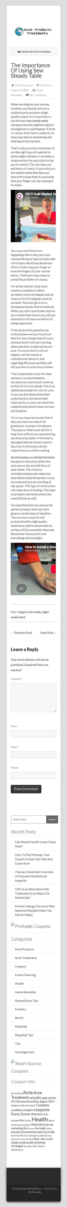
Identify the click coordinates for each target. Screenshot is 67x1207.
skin (43, 1139)
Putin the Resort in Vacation (24, 1135)
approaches (49, 1097)
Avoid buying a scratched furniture (33, 457)
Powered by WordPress (26, 1188)
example (15, 1120)
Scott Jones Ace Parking (22, 1139)
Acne (28, 1092)
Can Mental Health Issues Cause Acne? (35, 844)
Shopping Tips (24, 1035)
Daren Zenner (20, 1114)
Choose (32, 1105)
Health (19, 983)
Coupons (20, 966)
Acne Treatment (26, 1095)
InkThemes (34, 1192)
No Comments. (38, 94)
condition (17, 1110)
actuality (35, 1098)
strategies (17, 1146)
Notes (49, 1128)
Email (15, 747)
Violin (35, 1146)
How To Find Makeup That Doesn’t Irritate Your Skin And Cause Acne (33, 859)
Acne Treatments (26, 957)
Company (42, 1105)
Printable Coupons (32, 926)
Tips (18, 1043)
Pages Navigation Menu (36, 51)
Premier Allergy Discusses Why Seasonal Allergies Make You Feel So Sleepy (35, 910)
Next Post (48, 632)
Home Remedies (25, 992)
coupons (42, 1109)
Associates (32, 1101)
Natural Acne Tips (26, 1000)
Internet (37, 1124)
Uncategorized (24, 1052)
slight (45, 612)
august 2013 (46, 1101)
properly (40, 1131)
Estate (45, 1114)
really (37, 612)
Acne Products (24, 949)
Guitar (28, 1120)
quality (40, 1135)
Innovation (26, 1125)
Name (14, 726)
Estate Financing (25, 975)
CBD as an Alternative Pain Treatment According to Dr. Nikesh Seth (32, 893)
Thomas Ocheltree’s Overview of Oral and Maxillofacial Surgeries (34, 876)
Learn (32, 1128)
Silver (37, 1139)
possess (16, 1131)
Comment (17, 678)
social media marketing (32, 1142)
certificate (23, 1105)
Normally (40, 1128)
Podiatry (20, 1009)
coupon (28, 1110)
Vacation (28, 1146)
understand (18, 617)
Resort (19, 1017)
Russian (48, 1135)
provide (50, 1131)
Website (15, 767)
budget (14, 1105)
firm (22, 1120)
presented (28, 1131)
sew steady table (37, 120)
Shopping (21, 1026)
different (36, 1114)
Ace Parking (16, 1093)
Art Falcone (18, 1101)
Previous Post (21, 632)
